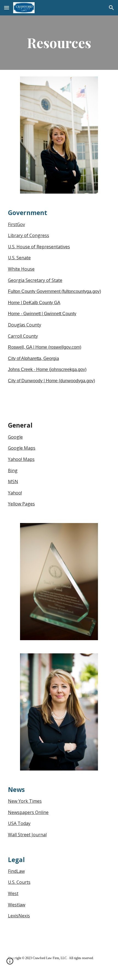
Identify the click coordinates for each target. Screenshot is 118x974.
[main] (59, 43)
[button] (6, 7)
